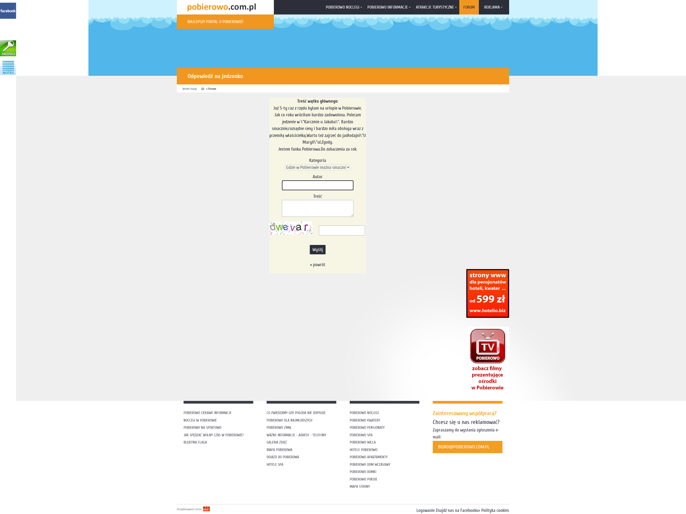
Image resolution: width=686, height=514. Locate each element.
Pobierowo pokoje (363, 479)
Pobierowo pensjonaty (367, 427)
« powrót (317, 264)
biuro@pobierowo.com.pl (464, 447)
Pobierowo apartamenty (368, 457)
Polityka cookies (495, 510)
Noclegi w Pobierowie (200, 420)
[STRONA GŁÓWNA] (203, 89)
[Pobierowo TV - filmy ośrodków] (487, 392)
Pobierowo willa (363, 442)
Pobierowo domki (363, 472)
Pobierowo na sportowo (202, 427)
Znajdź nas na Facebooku (457, 510)
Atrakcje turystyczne (435, 7)
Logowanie (425, 510)
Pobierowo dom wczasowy (370, 464)
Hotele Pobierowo (363, 450)
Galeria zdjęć (277, 442)
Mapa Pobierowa (279, 450)
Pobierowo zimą (279, 427)
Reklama (492, 7)
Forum (469, 7)
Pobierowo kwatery (365, 420)
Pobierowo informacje (387, 7)
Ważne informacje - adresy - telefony (296, 435)
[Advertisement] (274, 291)
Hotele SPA (275, 464)
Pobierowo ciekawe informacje (208, 413)
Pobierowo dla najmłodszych (289, 420)
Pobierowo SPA (361, 435)
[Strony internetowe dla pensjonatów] (487, 316)
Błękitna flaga (195, 442)
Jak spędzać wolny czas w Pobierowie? (214, 435)
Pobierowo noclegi (342, 7)
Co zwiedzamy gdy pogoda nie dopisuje (296, 413)
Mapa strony (360, 486)
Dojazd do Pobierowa (283, 457)
